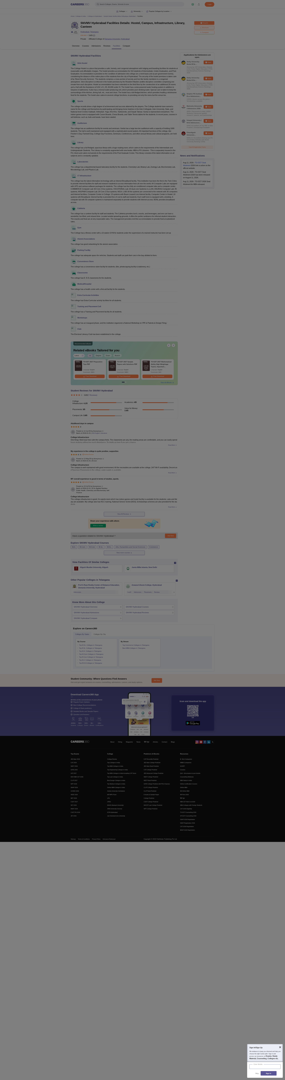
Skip (257, 1073)
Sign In (268, 1073)
